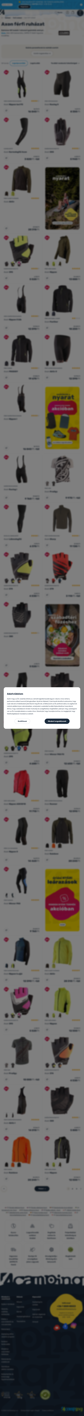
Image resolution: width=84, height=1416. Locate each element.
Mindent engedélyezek (57, 721)
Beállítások (22, 721)
